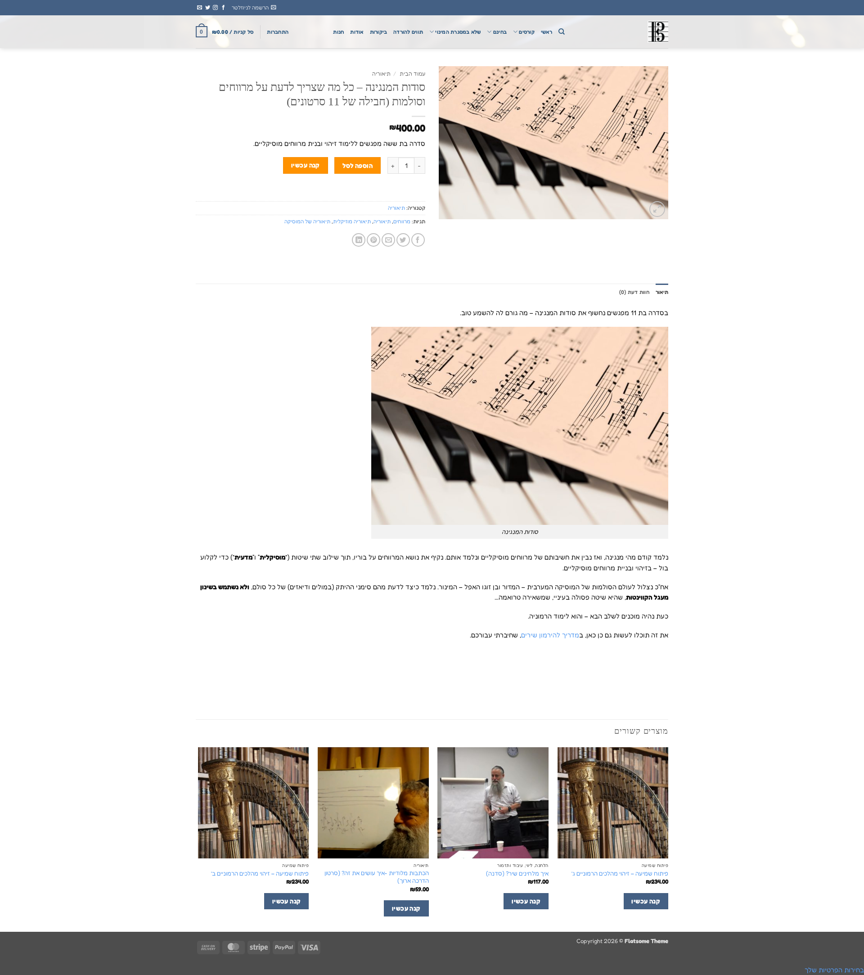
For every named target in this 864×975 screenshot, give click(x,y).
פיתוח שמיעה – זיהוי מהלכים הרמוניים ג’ (620, 873)
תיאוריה (381, 73)
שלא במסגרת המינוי (458, 32)
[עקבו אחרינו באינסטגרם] (215, 7)
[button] (254, 7)
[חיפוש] (561, 31)
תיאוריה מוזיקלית (352, 221)
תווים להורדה (408, 32)
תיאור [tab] (662, 292)
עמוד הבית (412, 73)
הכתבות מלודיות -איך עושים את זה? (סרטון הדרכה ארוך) (376, 876)
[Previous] (668, 838)
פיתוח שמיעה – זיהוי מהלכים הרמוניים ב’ (260, 873)
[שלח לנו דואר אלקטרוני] (199, 7)
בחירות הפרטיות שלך (834, 970)
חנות (338, 32)
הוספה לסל (357, 165)
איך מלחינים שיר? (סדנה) (517, 873)
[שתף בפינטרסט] (373, 240)
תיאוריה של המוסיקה (307, 221)
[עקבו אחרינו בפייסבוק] (223, 7)
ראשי (546, 32)
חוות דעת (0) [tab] (634, 292)
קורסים (526, 32)
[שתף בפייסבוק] (418, 240)
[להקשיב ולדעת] (623, 31)
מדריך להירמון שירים (550, 635)
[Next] (198, 838)
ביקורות (378, 32)
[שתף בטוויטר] (403, 240)
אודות (356, 32)
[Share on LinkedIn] (358, 240)
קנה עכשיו (305, 165)
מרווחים (401, 221)
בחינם (500, 32)
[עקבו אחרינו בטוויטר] (207, 7)
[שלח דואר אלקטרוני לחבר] (388, 240)
